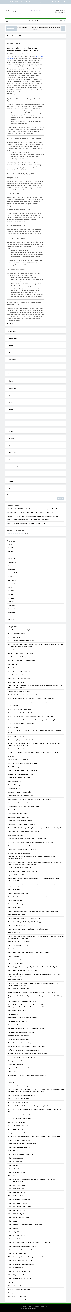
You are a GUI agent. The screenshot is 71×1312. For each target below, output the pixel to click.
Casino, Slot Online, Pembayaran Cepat (19, 671)
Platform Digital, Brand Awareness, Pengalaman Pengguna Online (26, 1043)
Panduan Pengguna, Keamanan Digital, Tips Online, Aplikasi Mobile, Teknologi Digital (32, 967)
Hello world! (28, 534)
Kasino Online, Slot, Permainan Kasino (19, 777)
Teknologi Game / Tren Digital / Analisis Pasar (21, 1250)
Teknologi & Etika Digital (15, 1161)
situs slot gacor (12, 388)
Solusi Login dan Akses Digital (17, 1129)
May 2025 (10, 594)
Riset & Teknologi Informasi (16, 1064)
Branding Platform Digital (15, 668)
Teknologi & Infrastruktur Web (16, 1172)
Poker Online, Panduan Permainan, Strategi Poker (22, 1057)
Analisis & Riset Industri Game (16, 633)
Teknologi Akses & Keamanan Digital (18, 1217)
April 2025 (11, 598)
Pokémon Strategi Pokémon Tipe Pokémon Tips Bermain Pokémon (27, 1053)
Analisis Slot (11, 650)
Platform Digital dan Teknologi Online (18, 1039)
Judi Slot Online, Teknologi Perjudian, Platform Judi (22, 763)
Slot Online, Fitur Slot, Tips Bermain (18, 1102)
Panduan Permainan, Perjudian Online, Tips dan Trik (22, 970)
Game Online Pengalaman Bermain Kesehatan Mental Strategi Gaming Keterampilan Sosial (34, 720)
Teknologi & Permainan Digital (16, 1210)
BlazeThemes (32, 1308)
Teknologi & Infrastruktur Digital (17, 1169)
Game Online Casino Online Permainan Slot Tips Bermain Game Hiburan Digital (30, 716)
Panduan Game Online (14, 932)
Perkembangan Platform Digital (17, 1010)
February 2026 (12, 562)
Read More (10, 323)
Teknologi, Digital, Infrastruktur (17, 1275)
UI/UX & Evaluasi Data (14, 1285)
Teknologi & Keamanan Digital (16, 1185)
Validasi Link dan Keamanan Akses (18, 1300)
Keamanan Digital (13, 810)
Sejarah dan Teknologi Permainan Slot (19, 1068)
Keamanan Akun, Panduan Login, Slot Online (20, 803)
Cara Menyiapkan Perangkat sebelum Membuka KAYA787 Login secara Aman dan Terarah (34, 516)
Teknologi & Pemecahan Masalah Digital (19, 1199)
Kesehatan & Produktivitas (15, 835)
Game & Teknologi (13, 705)
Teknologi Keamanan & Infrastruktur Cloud (20, 1260)
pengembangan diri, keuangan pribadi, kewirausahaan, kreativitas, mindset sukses (31, 992)
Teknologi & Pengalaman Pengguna (18, 1203)
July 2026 (10, 544)
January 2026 (11, 566)
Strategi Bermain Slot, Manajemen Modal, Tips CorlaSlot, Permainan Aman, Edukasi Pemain (34, 1136)
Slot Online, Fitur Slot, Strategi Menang (19, 1098)
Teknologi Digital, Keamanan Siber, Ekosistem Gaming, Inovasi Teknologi (29, 1242)
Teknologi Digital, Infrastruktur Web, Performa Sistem (23, 1239)
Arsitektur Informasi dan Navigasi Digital (19, 657)
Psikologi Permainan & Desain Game (18, 1061)
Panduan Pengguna (13, 956)
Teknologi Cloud (12, 1221)
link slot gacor (12, 359)
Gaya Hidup (11, 756)
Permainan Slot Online (14, 1025)
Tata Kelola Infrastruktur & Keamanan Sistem (21, 1154)
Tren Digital (11, 1282)
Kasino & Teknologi (13, 767)
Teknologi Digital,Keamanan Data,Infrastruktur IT (22, 1246)
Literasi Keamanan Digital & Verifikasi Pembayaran (22, 871)
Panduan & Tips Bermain (15, 889)
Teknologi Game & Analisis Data (17, 1253)
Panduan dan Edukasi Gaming (16, 925)
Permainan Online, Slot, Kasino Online (19, 1021)
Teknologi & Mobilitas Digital (16, 1192)
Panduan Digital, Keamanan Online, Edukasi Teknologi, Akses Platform (28, 929)
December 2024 (12, 612)
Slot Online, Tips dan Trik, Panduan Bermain (20, 1118)
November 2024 (12, 616)
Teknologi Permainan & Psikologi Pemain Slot (21, 1264)
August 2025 (11, 583)
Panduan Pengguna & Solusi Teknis (18, 960)
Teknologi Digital (13, 1228)
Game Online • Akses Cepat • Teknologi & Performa (22, 713)
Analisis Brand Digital (14, 637)
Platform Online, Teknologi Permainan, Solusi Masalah (23, 1050)
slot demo (11, 438)
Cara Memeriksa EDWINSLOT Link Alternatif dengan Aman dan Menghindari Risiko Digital (34, 509)
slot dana (10, 431)
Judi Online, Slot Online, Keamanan (18, 760)
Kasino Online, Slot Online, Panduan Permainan (21, 774)
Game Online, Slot (13, 727)
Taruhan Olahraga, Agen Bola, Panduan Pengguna (22, 1143)
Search (9, 495)
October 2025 (12, 576)
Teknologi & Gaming (13, 1165)
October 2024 (12, 619)
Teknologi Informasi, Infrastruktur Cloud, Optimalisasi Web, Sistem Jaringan (30, 1257)
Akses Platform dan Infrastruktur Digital (19, 630)
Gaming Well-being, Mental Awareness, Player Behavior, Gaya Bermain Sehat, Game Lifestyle (34, 752)
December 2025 (12, 569)
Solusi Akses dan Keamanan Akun (18, 1126)
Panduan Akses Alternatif (15, 900)
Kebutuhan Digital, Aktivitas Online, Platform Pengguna (23, 831)
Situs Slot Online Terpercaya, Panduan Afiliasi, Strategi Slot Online (27, 1075)
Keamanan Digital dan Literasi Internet (19, 817)
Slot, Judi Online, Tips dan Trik (16, 1122)
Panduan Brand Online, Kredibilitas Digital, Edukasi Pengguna (25, 922)
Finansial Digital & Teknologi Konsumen (19, 691)
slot (9, 367)
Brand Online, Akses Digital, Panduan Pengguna (21, 660)
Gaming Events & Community (16, 749)
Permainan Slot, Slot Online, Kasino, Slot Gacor (21, 1032)
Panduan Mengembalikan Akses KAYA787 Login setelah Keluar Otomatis (43, 2)
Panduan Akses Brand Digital (16, 904)
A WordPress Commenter (15, 534)
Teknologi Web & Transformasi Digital (19, 1271)
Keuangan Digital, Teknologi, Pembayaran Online (22, 849)
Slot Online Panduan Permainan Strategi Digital (21, 1095)
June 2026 (11, 548)
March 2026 (11, 558)
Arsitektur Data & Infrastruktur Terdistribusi (20, 653)
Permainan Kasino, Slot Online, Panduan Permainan (22, 1018)
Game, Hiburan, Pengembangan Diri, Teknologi (21, 740)
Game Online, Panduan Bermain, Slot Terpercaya (22, 723)
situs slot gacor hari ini (14, 467)
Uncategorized (12, 1293)
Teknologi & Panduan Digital (16, 1196)
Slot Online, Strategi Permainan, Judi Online (20, 1115)
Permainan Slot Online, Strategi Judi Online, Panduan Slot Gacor (26, 1028)
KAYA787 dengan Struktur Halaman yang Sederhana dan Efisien (26, 523)
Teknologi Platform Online (15, 1267)
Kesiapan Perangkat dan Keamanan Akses (20, 846)
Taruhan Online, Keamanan (15, 1151)
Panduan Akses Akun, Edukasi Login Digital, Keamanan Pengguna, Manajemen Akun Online (34, 897)
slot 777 (10, 402)
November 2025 (12, 573)
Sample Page (33, 21)
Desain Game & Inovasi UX (15, 675)
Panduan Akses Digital (14, 907)
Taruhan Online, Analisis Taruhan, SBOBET (20, 1147)
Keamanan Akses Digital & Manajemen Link (20, 795)
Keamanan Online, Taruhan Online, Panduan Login (22, 824)
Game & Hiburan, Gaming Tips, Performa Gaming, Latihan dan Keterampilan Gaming (32, 698)
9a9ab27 (11, 54)
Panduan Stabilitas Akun (15, 979)
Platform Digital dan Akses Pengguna (18, 1035)
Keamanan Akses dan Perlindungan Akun (19, 792)
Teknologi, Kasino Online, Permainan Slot (20, 1278)
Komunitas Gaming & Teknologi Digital (19, 853)
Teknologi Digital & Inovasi (15, 1232)
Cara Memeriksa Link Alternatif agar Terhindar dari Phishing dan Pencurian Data (45, 27)
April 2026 (11, 555)
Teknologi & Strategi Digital (16, 1214)
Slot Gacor (11, 374)
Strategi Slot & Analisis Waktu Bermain (19, 1140)
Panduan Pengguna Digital (15, 963)
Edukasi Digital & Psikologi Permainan (19, 678)
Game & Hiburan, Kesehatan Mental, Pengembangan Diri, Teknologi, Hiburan (29, 702)
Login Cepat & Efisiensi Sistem (17, 875)
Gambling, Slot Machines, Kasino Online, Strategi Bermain (24, 695)
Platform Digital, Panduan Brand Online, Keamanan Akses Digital (26, 1046)
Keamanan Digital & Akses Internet (18, 813)
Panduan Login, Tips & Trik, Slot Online (19, 942)
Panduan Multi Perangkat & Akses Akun (19, 949)
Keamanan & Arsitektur (14, 781)
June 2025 (11, 591)
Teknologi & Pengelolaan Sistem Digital (19, 1206)
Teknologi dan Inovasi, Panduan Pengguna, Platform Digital (25, 1224)
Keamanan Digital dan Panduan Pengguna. (20, 821)
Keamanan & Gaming (14, 785)
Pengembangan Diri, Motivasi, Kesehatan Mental (22, 1001)
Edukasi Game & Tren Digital (16, 682)
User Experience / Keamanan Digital (18, 1296)
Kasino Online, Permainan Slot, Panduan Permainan (22, 770)
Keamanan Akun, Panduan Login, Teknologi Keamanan (23, 806)
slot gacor (11, 424)
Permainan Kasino (13, 1014)
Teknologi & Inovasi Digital (15, 1176)
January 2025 (11, 609)
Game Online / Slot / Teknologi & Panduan (20, 709)
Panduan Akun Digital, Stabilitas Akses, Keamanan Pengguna (25, 918)
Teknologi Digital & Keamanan (16, 1235)
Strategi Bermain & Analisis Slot (17, 1133)
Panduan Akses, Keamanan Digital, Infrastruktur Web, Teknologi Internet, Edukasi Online (33, 911)
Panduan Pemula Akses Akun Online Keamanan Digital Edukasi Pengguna (29, 952)
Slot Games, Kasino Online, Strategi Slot (19, 1086)
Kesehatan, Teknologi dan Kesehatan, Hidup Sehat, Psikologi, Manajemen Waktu (31, 842)
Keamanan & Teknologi (14, 788)
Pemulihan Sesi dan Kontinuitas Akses (19, 989)
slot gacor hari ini (13, 474)
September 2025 (12, 580)
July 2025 (10, 587)
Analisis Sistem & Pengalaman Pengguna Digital (22, 640)
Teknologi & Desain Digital (15, 1158)
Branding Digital (12, 664)
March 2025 (11, 602)
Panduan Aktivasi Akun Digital (16, 914)
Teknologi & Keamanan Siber (16, 1189)
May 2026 (10, 551)
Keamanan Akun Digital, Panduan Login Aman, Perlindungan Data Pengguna (29, 799)
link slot (10, 381)
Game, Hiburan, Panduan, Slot (16, 736)
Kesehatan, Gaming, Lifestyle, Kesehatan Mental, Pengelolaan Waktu (27, 838)
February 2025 (12, 605)
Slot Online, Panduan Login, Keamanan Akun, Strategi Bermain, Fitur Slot (28, 1106)
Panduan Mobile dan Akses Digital (18, 945)
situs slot (10, 409)
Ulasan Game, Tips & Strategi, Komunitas (20, 1289)
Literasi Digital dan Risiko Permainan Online (20, 868)
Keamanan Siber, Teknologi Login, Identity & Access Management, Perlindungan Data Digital (34, 828)
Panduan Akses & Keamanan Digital (18, 893)
